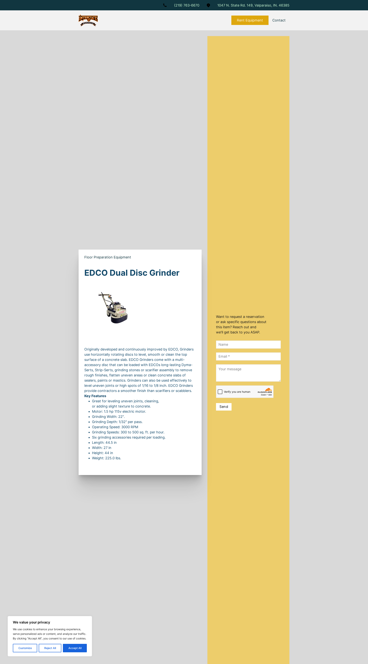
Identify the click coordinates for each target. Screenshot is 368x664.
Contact (279, 20)
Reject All (50, 648)
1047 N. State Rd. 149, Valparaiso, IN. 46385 (253, 5)
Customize (25, 648)
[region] (50, 636)
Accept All (74, 648)
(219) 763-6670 (186, 5)
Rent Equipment (250, 20)
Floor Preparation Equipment (107, 257)
